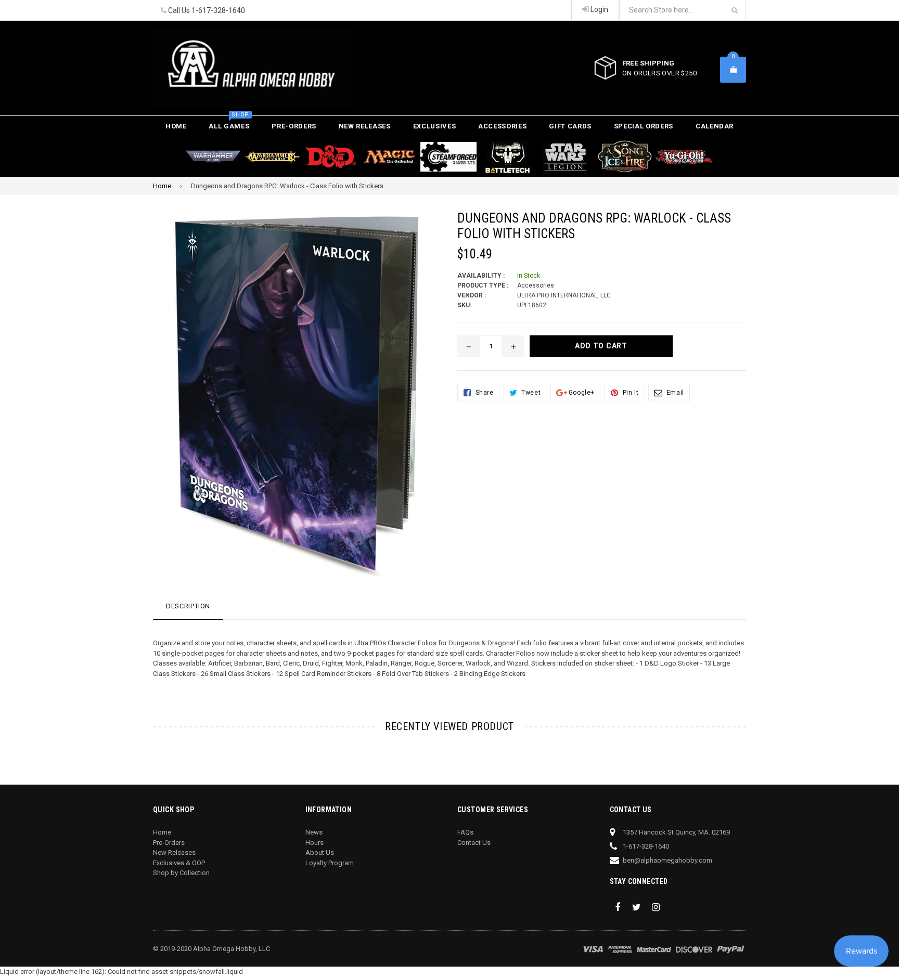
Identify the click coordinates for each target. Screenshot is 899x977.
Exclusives (434, 126)
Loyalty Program (329, 863)
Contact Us (474, 842)
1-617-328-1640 (218, 10)
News (314, 832)
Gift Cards (570, 126)
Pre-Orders (294, 126)
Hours (314, 842)
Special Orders (643, 126)
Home (176, 126)
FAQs (465, 832)
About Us (319, 852)
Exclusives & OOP (179, 863)
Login (598, 9)
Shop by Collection (181, 873)
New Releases (365, 126)
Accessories (502, 126)
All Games (229, 123)
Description (188, 606)
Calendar (715, 126)
